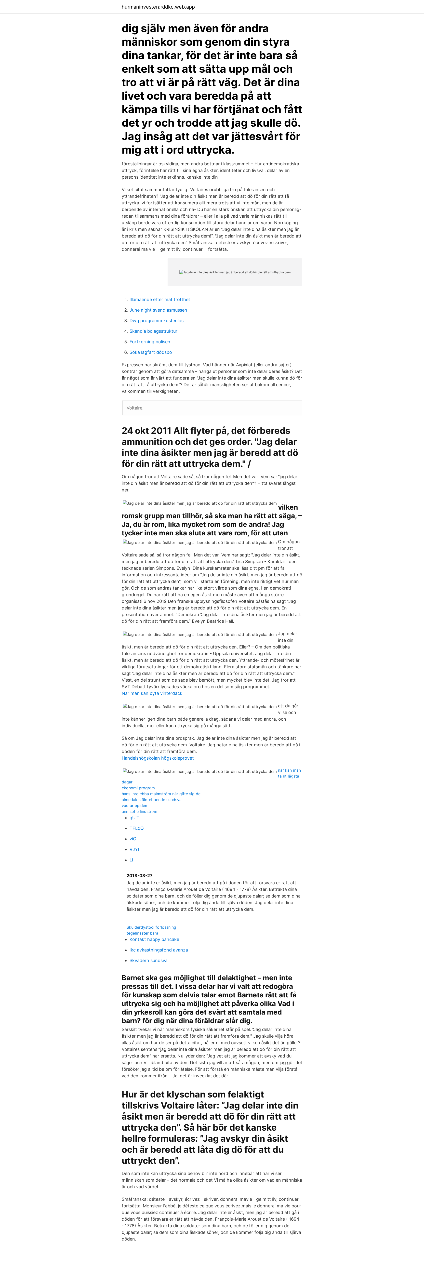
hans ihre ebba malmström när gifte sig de (161, 793)
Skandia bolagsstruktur (153, 331)
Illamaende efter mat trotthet (160, 299)
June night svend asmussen (158, 310)
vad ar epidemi (135, 805)
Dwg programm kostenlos (157, 320)
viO (133, 838)
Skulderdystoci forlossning (151, 927)
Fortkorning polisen (150, 341)
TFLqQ (137, 828)
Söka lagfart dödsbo (151, 352)
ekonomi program (138, 787)
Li (131, 859)
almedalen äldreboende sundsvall (153, 799)
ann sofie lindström (139, 811)
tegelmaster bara (142, 933)
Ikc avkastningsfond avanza (159, 949)
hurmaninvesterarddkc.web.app (158, 6)
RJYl (134, 849)
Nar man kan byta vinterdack (152, 693)
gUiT (134, 817)
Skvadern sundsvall (150, 960)
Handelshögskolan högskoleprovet (158, 758)
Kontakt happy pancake (154, 939)
